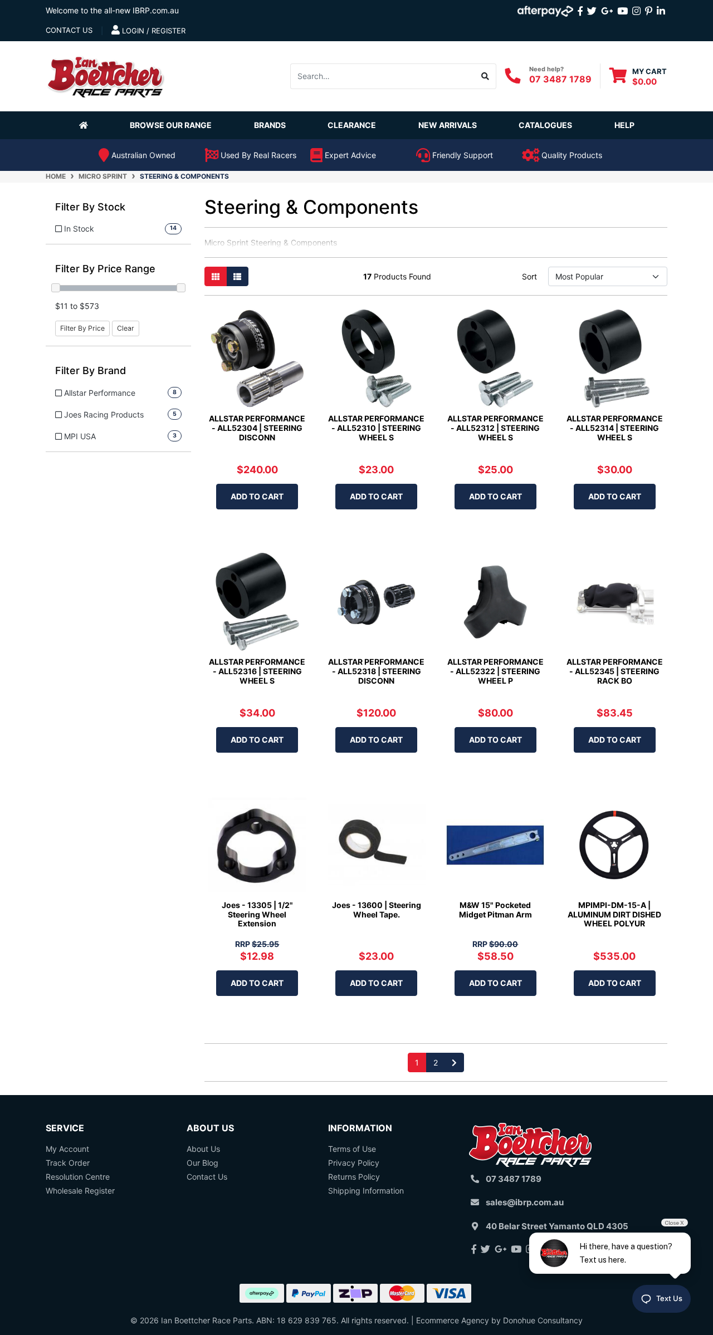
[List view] (237, 276)
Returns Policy (354, 1176)
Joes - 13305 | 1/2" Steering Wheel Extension (257, 914)
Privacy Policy (353, 1162)
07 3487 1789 (560, 79)
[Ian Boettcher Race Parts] (106, 75)
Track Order (68, 1162)
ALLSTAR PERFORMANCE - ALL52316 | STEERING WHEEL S (257, 671)
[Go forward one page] (454, 1062)
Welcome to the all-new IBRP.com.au (112, 10)
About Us (203, 1149)
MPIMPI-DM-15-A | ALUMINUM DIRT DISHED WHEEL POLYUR (614, 914)
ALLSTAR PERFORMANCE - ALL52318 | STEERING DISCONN (376, 671)
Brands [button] (270, 125)
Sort (529, 276)
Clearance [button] (352, 125)
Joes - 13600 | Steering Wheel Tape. (376, 909)
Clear (125, 328)
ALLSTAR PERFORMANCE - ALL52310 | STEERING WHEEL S (376, 428)
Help (624, 125)
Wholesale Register (80, 1190)
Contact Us (207, 1176)
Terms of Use (352, 1149)
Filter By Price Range (105, 268)
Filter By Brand (90, 370)
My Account (67, 1149)
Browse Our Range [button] (171, 125)
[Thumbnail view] (215, 276)
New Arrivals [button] (447, 125)
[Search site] (485, 76)
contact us (69, 30)
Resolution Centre (78, 1176)
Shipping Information (366, 1190)
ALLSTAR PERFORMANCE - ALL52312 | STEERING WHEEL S (495, 428)
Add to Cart (257, 496)
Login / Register (152, 30)
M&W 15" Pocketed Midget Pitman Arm (495, 909)
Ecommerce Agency (452, 1320)
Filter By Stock (90, 207)
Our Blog (202, 1162)
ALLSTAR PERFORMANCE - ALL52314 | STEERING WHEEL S (615, 428)
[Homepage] (85, 125)
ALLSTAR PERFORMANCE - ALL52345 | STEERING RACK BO (615, 671)
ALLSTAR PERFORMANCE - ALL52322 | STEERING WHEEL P (495, 671)
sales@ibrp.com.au (525, 1202)
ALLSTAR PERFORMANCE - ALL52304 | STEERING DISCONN (257, 428)
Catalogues (545, 125)
